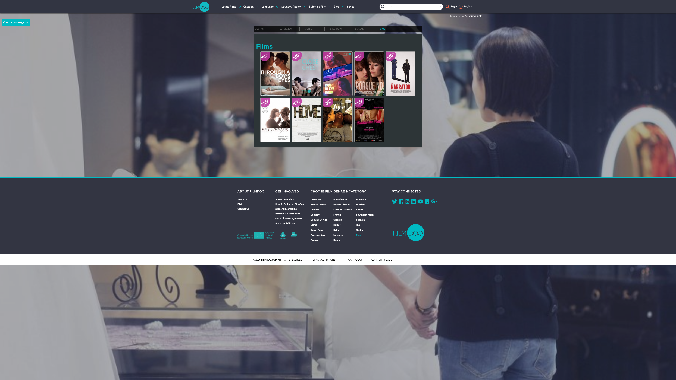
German (337, 219)
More (359, 235)
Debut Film (317, 230)
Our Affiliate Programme (288, 218)
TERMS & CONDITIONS (323, 259)
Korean (337, 240)
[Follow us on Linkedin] (413, 202)
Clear (383, 28)
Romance (361, 199)
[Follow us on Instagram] (407, 202)
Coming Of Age (319, 219)
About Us (242, 199)
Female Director (341, 204)
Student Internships (286, 209)
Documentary (318, 235)
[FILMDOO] (408, 232)
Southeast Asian (365, 214)
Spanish (360, 219)
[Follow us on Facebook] (401, 202)
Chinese (315, 209)
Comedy (315, 214)
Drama (314, 240)
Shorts (359, 209)
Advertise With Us (285, 223)
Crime (314, 225)
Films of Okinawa (342, 209)
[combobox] (414, 7)
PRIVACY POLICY (353, 259)
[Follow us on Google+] (434, 202)
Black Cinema (318, 204)
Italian (336, 230)
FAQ (239, 204)
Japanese (338, 235)
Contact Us (243, 209)
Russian (360, 204)
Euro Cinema (340, 199)
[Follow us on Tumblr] (427, 202)
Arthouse (316, 199)
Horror (336, 225)
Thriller (360, 230)
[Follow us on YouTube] (420, 202)
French (337, 214)
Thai (358, 225)
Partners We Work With (287, 213)
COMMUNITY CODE (381, 259)
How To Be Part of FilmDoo (289, 204)
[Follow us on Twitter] (394, 202)
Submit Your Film (284, 199)
